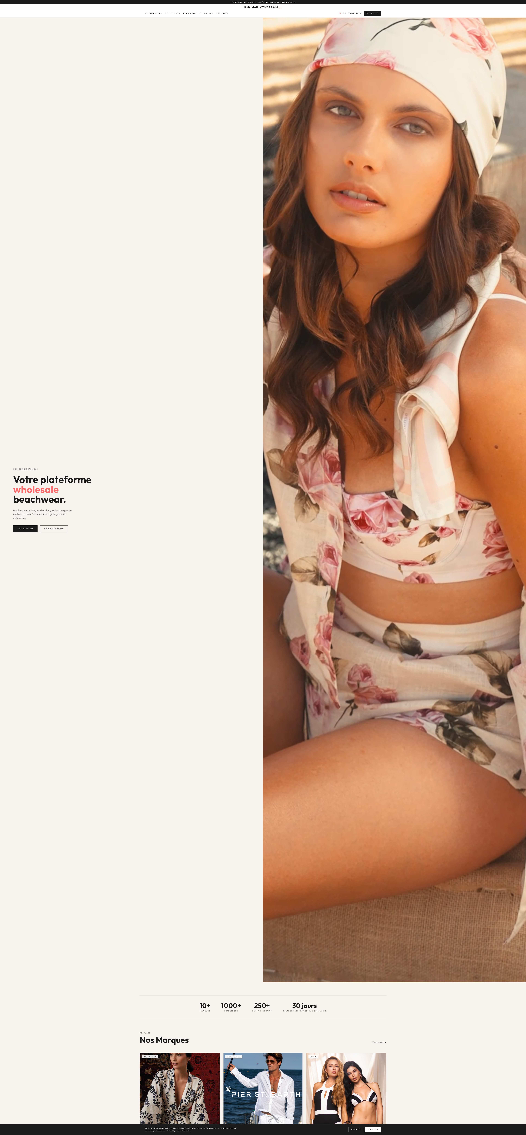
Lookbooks (206, 13)
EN (344, 13)
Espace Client (25, 529)
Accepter (373, 1130)
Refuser (355, 1130)
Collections (173, 13)
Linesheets (222, 13)
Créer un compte (53, 529)
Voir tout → (379, 1042)
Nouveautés (190, 13)
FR (340, 13)
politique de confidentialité (180, 1131)
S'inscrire (372, 13)
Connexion (355, 13)
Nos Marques (152, 13)
